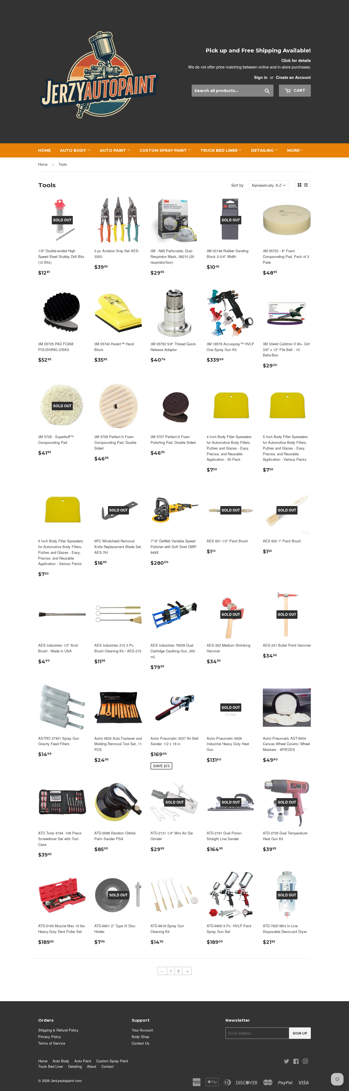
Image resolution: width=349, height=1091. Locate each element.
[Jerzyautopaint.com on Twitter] (286, 1062)
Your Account (142, 1030)
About (91, 1066)
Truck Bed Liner (219, 150)
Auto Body (73, 150)
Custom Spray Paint (164, 150)
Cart (299, 90)
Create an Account (293, 77)
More (293, 150)
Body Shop (140, 1036)
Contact (107, 1066)
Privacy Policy (49, 1036)
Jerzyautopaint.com (66, 1080)
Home (44, 150)
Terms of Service (51, 1043)
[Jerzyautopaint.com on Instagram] (305, 1062)
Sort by (237, 185)
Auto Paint (113, 150)
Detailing (263, 150)
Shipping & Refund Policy (58, 1030)
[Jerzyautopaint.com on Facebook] (296, 1062)
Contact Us (140, 1043)
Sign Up (300, 1033)
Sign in (260, 77)
